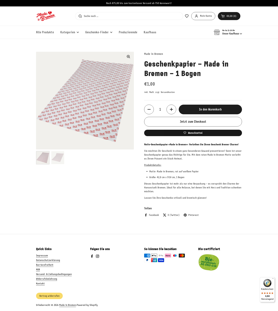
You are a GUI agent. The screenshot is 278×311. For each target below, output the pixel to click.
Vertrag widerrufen (49, 295)
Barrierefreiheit (44, 264)
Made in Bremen (67, 305)
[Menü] (273, 279)
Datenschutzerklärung (48, 260)
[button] (229, 16)
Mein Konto (206, 16)
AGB (38, 269)
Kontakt (40, 283)
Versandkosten (168, 92)
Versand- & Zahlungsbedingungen (54, 274)
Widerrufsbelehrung (46, 278)
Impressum (42, 255)
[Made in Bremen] (46, 16)
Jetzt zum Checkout (193, 122)
